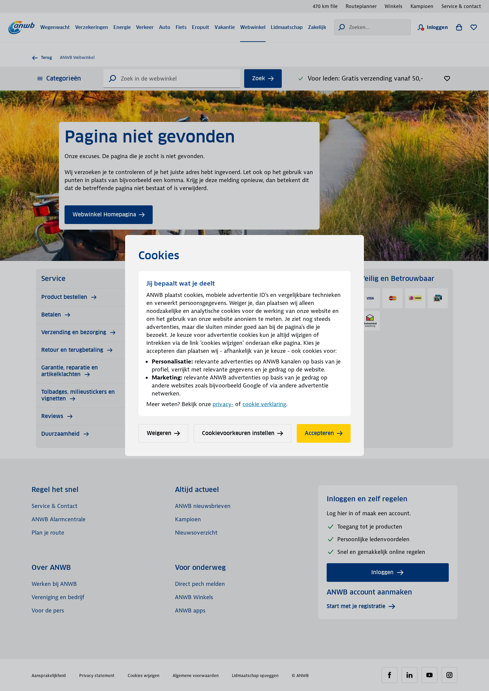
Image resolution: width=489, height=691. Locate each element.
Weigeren (159, 433)
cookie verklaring (264, 404)
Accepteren (319, 433)
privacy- (223, 404)
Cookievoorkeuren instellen (238, 433)
